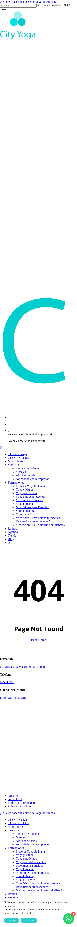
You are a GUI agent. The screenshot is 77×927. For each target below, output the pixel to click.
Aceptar (11, 920)
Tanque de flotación (28, 833)
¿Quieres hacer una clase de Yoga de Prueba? (28, 1)
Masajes (21, 837)
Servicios (13, 830)
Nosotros (13, 795)
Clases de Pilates (18, 823)
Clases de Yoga (17, 819)
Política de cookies (19, 806)
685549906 (7, 682)
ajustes (29, 913)
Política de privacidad (21, 802)
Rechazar (28, 920)
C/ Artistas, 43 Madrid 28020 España (23, 666)
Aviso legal (15, 799)
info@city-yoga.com (13, 697)
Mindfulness (15, 826)
